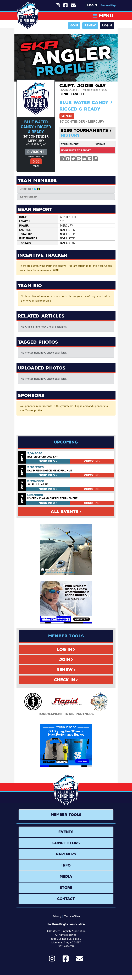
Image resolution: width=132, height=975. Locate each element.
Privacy (56, 916)
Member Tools (66, 814)
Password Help (108, 5)
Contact (66, 898)
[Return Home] (27, 15)
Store (66, 887)
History (70, 135)
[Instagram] (52, 960)
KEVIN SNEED (28, 196)
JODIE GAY (26, 189)
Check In (64, 680)
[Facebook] (66, 960)
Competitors (66, 843)
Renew (90, 25)
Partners (66, 854)
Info (47, 461)
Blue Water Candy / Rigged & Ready (36, 126)
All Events (65, 511)
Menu (106, 16)
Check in (91, 461)
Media (66, 876)
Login (92, 5)
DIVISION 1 (36, 151)
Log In (64, 649)
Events (66, 831)
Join (74, 25)
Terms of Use (72, 916)
